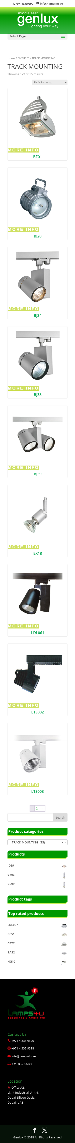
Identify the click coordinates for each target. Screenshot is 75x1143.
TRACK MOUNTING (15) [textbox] (36, 842)
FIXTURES (23, 58)
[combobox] (38, 842)
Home (11, 58)
